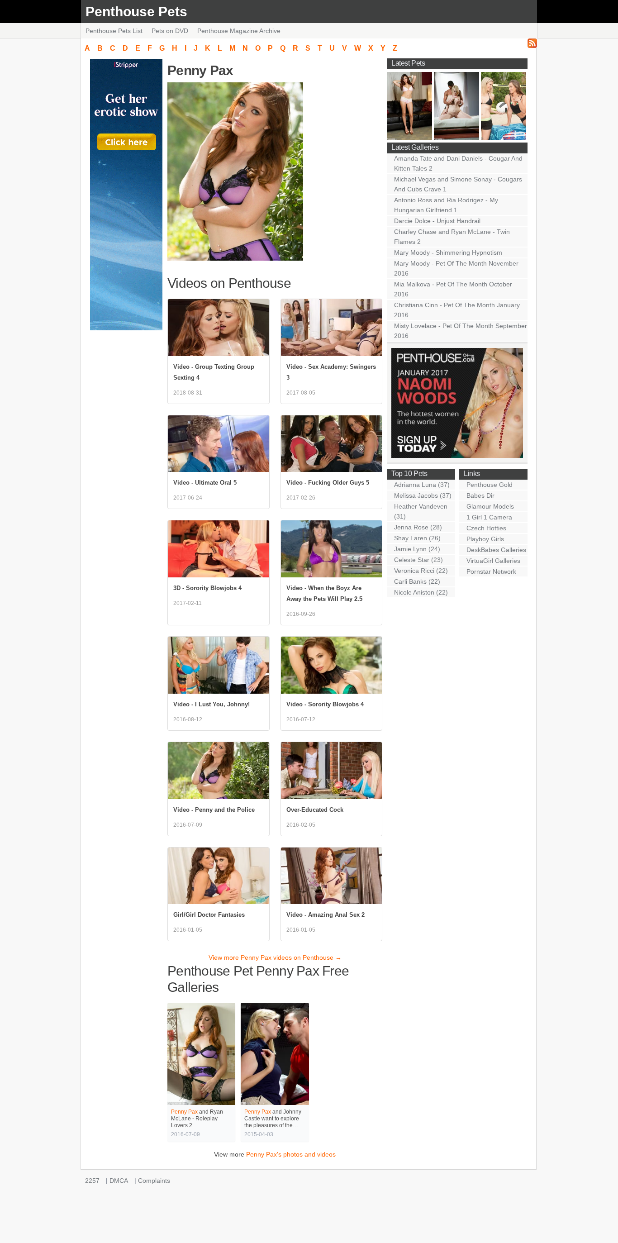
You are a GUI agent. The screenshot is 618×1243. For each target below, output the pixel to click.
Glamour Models (490, 506)
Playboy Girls (485, 539)
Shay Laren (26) (417, 538)
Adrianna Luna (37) (422, 484)
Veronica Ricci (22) (421, 570)
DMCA (118, 1180)
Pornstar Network (491, 571)
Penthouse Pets (136, 11)
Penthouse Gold (489, 484)
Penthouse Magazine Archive (238, 30)
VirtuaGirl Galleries (493, 560)
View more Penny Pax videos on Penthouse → (275, 957)
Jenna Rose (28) (418, 527)
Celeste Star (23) (418, 559)
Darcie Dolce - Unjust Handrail (437, 220)
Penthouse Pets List (114, 30)
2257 (92, 1180)
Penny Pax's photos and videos (291, 1154)
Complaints (154, 1180)
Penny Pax (184, 1112)
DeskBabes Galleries (496, 549)
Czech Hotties (486, 528)
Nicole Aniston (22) (421, 592)
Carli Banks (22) (417, 581)
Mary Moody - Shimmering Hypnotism (448, 252)
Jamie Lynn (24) (417, 548)
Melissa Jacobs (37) (423, 495)
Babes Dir (480, 495)
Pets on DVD (170, 30)
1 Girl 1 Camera (489, 517)
